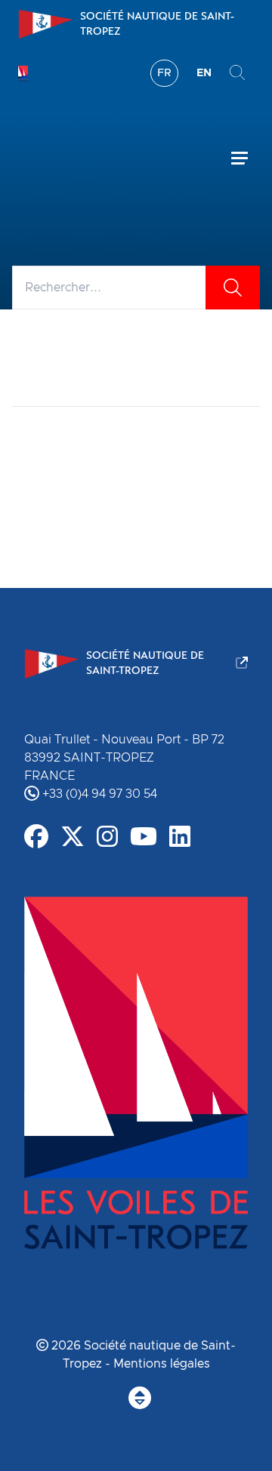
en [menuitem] (204, 73)
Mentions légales (161, 1364)
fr (164, 73)
